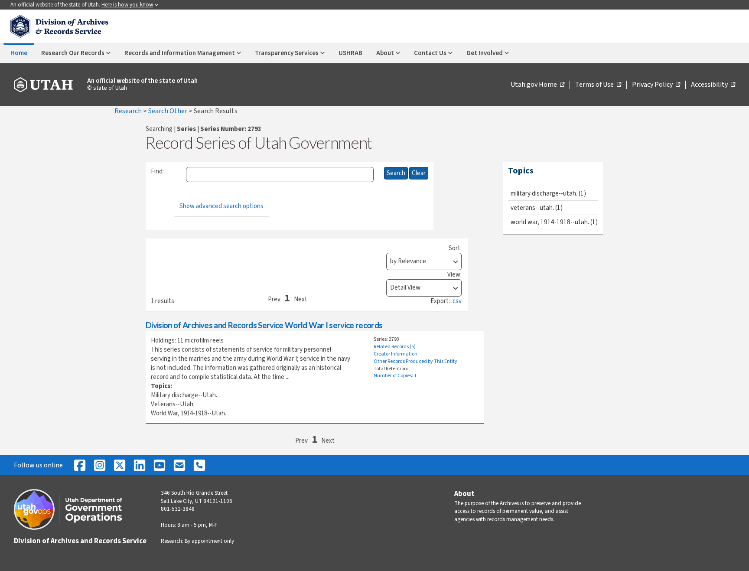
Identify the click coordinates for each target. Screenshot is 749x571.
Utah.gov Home (537, 85)
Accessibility (713, 85)
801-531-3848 (178, 509)
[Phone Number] (199, 465)
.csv (456, 301)
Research (128, 111)
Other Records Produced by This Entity (415, 361)
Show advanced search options (221, 206)
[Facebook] (80, 465)
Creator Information (395, 354)
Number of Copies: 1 (395, 375)
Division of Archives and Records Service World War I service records (264, 325)
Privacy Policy (656, 85)
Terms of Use (598, 85)
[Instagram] (100, 465)
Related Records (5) (395, 346)
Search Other (168, 111)
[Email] (179, 465)
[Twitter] (120, 465)
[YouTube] (159, 465)
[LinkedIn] (140, 465)
